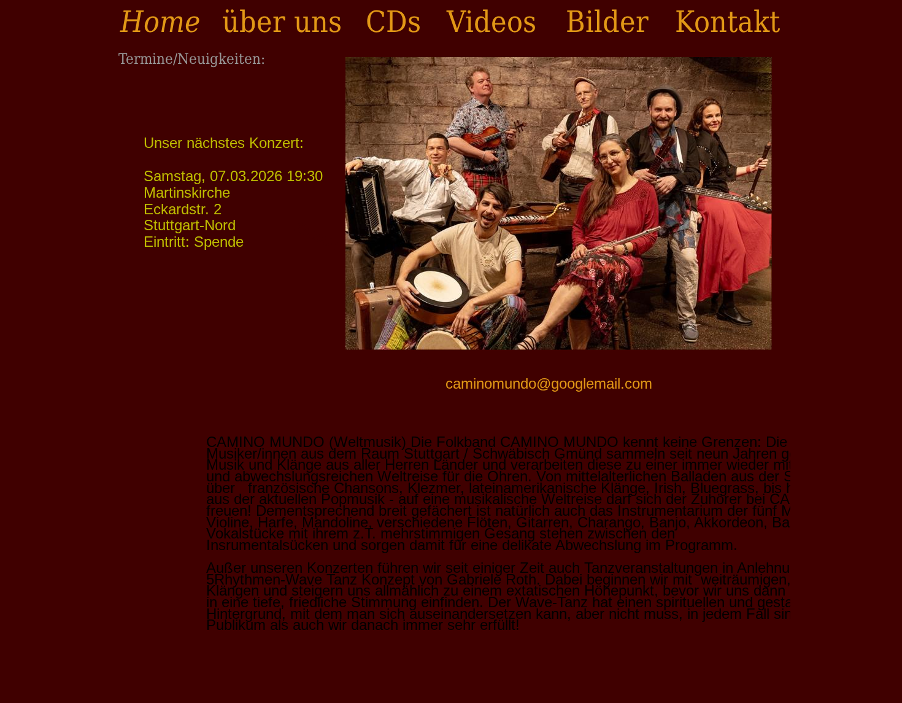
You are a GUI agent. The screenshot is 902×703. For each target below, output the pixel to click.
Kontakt (727, 21)
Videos (491, 21)
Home (160, 21)
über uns (282, 21)
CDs (393, 21)
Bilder (607, 21)
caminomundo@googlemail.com (548, 383)
